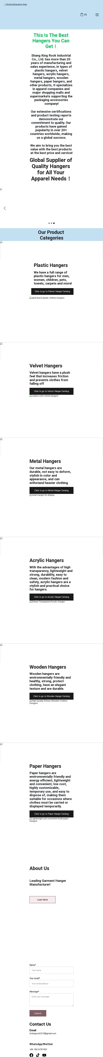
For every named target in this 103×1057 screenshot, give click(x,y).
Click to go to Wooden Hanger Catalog (51, 696)
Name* (33, 965)
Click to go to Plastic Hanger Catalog (52, 291)
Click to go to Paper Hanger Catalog (51, 814)
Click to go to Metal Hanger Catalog (51, 490)
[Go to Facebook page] (33, 1055)
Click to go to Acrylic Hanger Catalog (51, 597)
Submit (37, 1013)
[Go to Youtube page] (44, 1055)
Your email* (35, 978)
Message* (34, 991)
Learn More (42, 899)
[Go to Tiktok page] (39, 1055)
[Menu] (97, 15)
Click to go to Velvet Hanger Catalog (51, 391)
